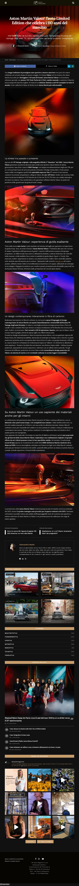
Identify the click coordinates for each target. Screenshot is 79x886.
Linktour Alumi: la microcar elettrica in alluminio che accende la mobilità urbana (21, 618)
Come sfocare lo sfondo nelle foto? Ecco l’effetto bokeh (28, 729)
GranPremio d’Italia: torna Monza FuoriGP (19, 592)
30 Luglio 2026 (11, 621)
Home (6, 60)
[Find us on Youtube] (43, 859)
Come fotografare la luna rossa (20, 735)
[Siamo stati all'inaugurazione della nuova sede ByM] (16, 803)
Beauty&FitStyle (11, 633)
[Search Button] (73, 3)
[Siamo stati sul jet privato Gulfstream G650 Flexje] (63, 827)
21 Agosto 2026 (11, 594)
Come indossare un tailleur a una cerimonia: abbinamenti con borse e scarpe (35, 747)
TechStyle (9, 651)
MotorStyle (46, 46)
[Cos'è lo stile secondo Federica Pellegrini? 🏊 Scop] (39, 803)
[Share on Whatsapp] (72, 66)
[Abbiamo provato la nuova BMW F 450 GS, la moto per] (63, 780)
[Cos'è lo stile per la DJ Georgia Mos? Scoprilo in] (16, 827)
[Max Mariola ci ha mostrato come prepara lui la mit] (39, 827)
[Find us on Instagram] (39, 859)
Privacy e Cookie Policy (12, 861)
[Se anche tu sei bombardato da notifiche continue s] (63, 803)
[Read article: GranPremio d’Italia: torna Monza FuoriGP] (21, 584)
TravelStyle (9, 655)
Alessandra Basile (23, 46)
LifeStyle (8, 640)
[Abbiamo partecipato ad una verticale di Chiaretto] (16, 780)
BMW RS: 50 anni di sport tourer (52, 592)
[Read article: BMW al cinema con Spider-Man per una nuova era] (57, 611)
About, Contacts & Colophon (14, 859)
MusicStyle (9, 648)
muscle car (59, 261)
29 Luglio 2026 (47, 621)
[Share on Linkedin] (69, 66)
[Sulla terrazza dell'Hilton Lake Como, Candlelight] (39, 780)
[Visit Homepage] (39, 3)
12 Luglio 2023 (36, 46)
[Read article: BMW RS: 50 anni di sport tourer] (57, 584)
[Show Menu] (6, 3)
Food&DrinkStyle (11, 637)
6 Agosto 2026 (47, 594)
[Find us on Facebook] (35, 859)
